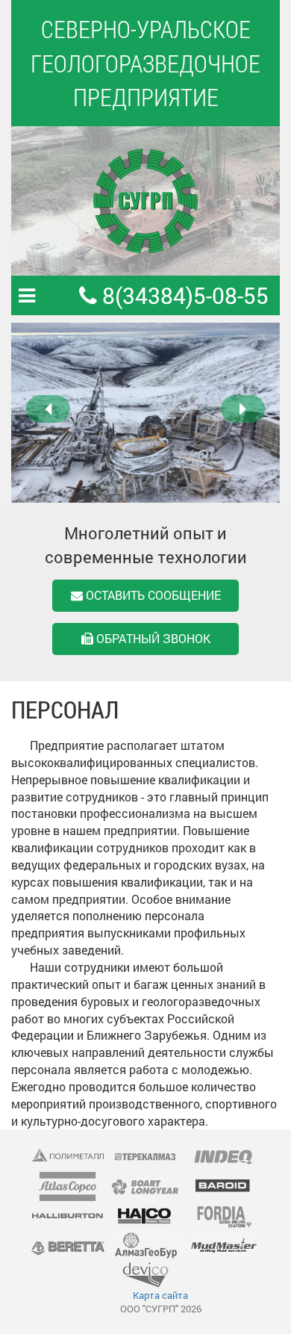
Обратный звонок (151, 638)
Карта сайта (160, 1295)
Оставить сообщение (152, 595)
